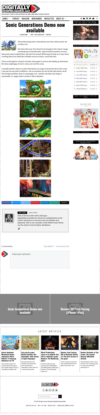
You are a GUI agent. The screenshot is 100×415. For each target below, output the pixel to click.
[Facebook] (81, 18)
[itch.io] (87, 18)
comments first (62, 246)
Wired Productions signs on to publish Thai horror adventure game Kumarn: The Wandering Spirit (50, 356)
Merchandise (37, 18)
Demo (32, 34)
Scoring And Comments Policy (65, 405)
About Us (60, 18)
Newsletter (49, 18)
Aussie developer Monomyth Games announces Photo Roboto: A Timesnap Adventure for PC (8, 356)
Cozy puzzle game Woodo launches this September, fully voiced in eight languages (29, 355)
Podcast (15, 18)
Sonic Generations (39, 34)
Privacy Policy (52, 405)
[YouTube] (83, 18)
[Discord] (93, 18)
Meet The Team (42, 405)
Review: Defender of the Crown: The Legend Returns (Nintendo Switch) (89, 355)
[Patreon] (90, 18)
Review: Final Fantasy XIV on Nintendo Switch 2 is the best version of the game (69, 355)
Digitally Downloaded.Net (60, 401)
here (15, 64)
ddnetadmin (24, 34)
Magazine (25, 18)
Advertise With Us (31, 405)
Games (5, 18)
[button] (60, 396)
